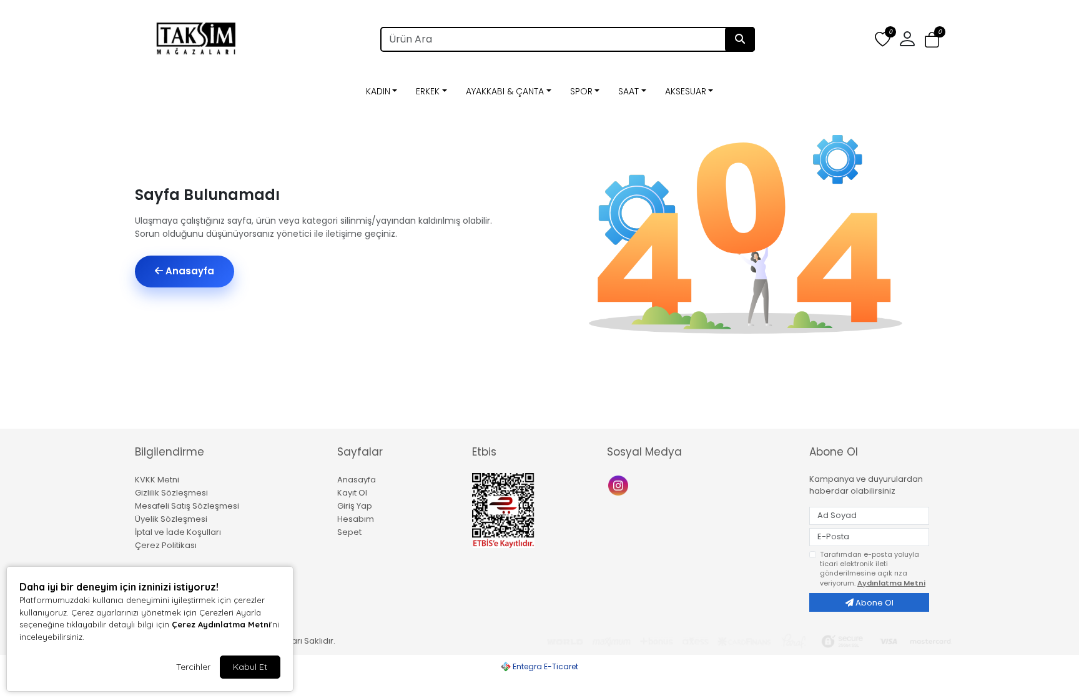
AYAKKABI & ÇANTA (505, 91)
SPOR (581, 91)
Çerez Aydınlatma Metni (221, 624)
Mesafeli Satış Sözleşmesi (187, 506)
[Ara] (740, 39)
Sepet (349, 532)
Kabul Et (250, 666)
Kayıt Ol (352, 493)
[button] (932, 40)
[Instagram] (620, 485)
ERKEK (428, 91)
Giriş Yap (354, 506)
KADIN (378, 91)
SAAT (628, 91)
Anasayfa (188, 270)
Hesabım (355, 519)
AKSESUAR (685, 91)
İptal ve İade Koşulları (178, 532)
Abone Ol (874, 603)
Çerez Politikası (166, 545)
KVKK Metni (157, 480)
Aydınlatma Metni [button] (891, 583)
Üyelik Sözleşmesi (171, 519)
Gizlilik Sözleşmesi (171, 493)
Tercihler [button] (193, 666)
